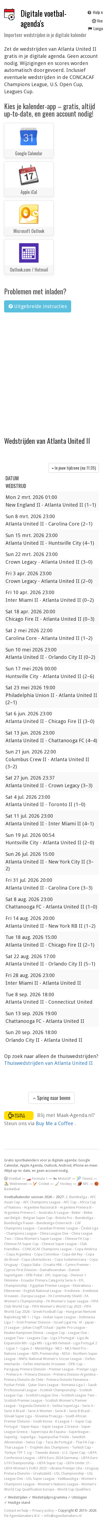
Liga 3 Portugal (62, 1338)
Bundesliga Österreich (54, 1223)
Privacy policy (43, 1510)
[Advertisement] (51, 371)
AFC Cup (70, 1202)
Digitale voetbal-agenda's (43, 18)
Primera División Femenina (67, 1380)
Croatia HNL (52, 1265)
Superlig (10, 1437)
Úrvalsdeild (42, 1473)
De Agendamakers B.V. (22, 1516)
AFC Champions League (41, 1202)
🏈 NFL (83, 1184)
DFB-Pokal (34, 1275)
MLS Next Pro (75, 1348)
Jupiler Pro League (70, 1327)
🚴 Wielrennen (15, 1184)
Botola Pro (63, 1218)
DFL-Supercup (56, 1275)
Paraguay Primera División (25, 1369)
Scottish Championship (58, 1390)
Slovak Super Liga (18, 1416)
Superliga (27, 1437)
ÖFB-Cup (75, 1364)
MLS (58, 1348)
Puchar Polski (14, 1385)
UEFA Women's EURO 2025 (25, 1468)
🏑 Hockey (63, 1184)
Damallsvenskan (53, 1270)
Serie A (87, 1406)
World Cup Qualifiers (74, 1489)
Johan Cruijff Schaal (38, 1327)
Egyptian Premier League (50, 1285)
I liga (36, 1317)
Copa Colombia (46, 1254)
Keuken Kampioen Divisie (23, 1333)
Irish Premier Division (33, 1322)
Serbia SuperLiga (65, 1406)
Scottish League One (42, 1395)
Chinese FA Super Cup (21, 1244)
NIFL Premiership (45, 1353)
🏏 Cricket (41, 1184)
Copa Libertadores (36, 1259)
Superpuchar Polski (53, 1437)
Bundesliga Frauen (19, 1223)
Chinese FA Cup (77, 1239)
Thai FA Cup (84, 1442)
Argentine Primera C (20, 1212)
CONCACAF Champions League (47, 1249)
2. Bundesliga (76, 1197)
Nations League (16, 1353)
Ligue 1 (12, 1348)
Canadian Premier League (58, 1228)
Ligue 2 (26, 1348)
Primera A (14, 1374)
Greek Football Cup (48, 1312)
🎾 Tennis (84, 1178)
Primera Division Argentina (75, 1374)
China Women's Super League (38, 1239)
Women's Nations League (58, 1484)
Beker (76, 1212)
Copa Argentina (18, 1254)
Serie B (60, 1411)
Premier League (61, 1369)
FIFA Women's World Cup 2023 (56, 1306)
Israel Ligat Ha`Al (68, 1322)
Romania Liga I (73, 1385)
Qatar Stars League (43, 1385)
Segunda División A (34, 1406)
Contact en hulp (16, 1510)
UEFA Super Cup (50, 1463)
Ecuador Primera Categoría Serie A (48, 1280)
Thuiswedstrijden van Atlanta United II (48, 1063)
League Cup (55, 1333)
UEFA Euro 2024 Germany (58, 1458)
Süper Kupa (30, 1426)
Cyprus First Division (20, 1270)
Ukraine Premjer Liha (66, 1468)
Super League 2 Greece (60, 1426)
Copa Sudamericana (70, 1259)
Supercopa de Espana (48, 1432)
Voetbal (14, 1178)
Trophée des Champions (49, 1447)
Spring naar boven (53, 1097)
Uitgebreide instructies (40, 306)
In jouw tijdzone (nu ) (75, 468)
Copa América (86, 1249)
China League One (54, 1233)
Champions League (21, 1233)
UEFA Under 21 (78, 1463)
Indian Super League (59, 1317)
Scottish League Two (77, 1395)
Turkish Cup (81, 1447)
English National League (43, 1291)
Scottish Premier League (23, 1400)
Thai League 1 (15, 1447)
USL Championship (69, 1473)
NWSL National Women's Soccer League (50, 1359)
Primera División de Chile (23, 1380)
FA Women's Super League (67, 1301)
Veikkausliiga (68, 1479)
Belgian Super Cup (37, 1218)
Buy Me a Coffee (55, 1123)
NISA (66, 1353)
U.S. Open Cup (73, 1453)
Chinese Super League (59, 1244)
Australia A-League (54, 1212)
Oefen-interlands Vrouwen (44, 1364)
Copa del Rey (72, 1254)
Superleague (79, 1432)
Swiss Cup (34, 1442)
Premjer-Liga (87, 1369)
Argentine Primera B (75, 1207)
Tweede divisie (47, 1453)
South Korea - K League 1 (52, 1421)
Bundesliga (84, 1218)
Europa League (33, 1296)
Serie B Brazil (79, 1411)
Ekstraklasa (82, 1285)
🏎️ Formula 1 (37, 1178)
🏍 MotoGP (62, 1178)
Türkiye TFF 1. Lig (18, 1453)
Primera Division (38, 1374)
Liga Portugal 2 (85, 1343)
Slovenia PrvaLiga (48, 1416)
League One (77, 1333)
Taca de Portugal (58, 1442)
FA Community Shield (65, 1296)
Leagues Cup (37, 1338)
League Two (14, 1338)
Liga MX (36, 1343)
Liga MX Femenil (57, 1343)
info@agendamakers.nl (63, 1516)
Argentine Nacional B (40, 1207)
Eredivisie (72, 1291)
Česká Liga (89, 1228)
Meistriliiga (43, 1348)
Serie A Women (40, 1411)
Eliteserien (12, 1291)
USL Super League (40, 1479)
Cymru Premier (77, 1265)
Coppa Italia (30, 1265)
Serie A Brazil (14, 1411)
